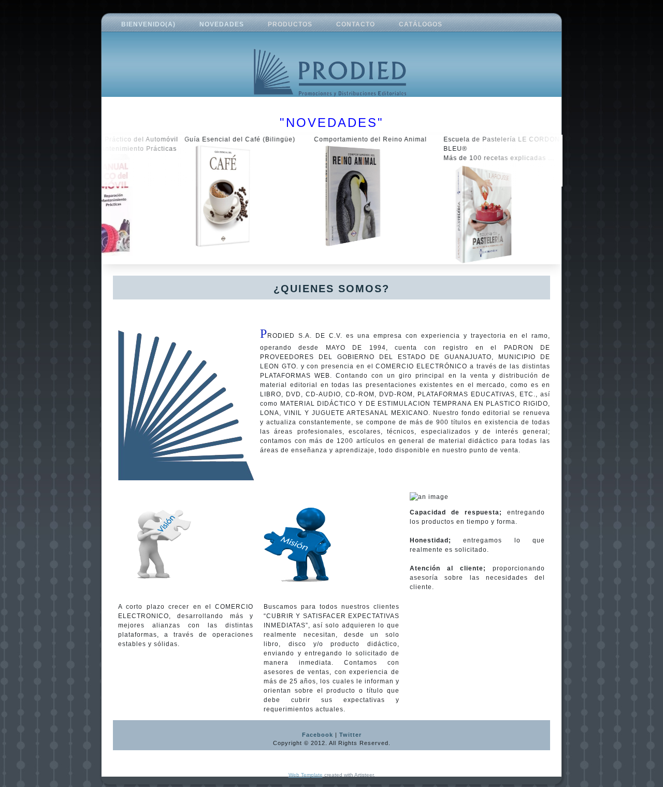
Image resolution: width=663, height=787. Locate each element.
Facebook (317, 735)
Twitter (350, 735)
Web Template (306, 775)
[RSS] (124, 740)
